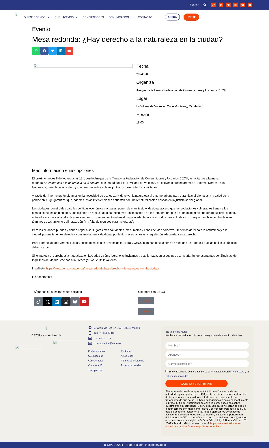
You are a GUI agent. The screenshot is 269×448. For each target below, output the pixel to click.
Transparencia (95, 370)
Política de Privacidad (132, 360)
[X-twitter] (221, 5)
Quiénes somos (34, 17)
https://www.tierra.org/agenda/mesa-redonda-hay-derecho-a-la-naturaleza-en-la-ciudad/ (102, 268)
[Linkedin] (228, 5)
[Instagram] (235, 5)
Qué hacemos (64, 17)
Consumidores (93, 17)
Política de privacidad (176, 376)
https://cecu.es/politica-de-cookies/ (201, 426)
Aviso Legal (238, 371)
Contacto (145, 17)
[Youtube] (250, 5)
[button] (205, 5)
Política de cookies (131, 365)
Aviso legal (127, 356)
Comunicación (119, 17)
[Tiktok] (213, 5)
